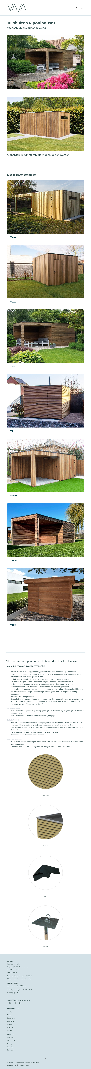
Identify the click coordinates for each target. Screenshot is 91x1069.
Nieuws (9, 1024)
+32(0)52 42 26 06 (12, 973)
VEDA (13, 301)
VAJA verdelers (11, 1041)
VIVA (12, 366)
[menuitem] (11, 1065)
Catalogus (10, 1044)
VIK (12, 430)
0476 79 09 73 (28, 976)
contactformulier (26, 979)
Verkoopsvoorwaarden (32, 1062)
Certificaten (10, 1027)
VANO (13, 237)
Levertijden (10, 1021)
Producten (10, 1038)
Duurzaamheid (11, 1018)
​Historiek (10, 1030)
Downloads (10, 1050)
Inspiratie (10, 1047)
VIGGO (13, 560)
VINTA (13, 624)
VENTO (13, 495)
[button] (45, 1058)
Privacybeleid (20, 1062)
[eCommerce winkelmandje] (76, 8)
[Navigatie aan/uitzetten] (82, 8)
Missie (9, 1015)
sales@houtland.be (13, 970)
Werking (9, 1012)
